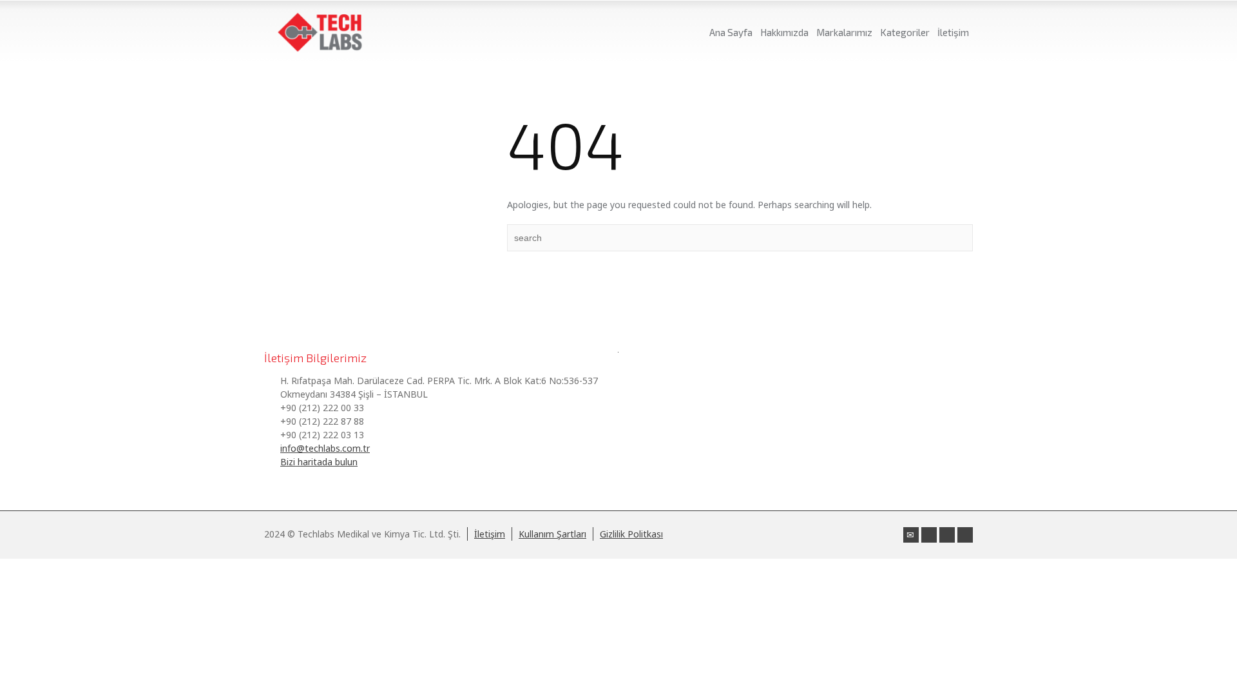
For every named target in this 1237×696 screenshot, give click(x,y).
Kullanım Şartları (552, 534)
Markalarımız (844, 32)
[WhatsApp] (965, 535)
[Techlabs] (320, 32)
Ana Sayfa (731, 32)
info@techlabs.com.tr (325, 448)
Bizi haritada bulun (319, 462)
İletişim (953, 32)
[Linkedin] (929, 535)
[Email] (911, 535)
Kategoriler (905, 32)
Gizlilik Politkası (631, 534)
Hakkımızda (784, 32)
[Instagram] (947, 535)
